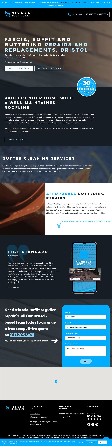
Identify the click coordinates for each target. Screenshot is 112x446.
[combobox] (85, 338)
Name (68, 312)
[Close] (109, 442)
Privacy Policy (13, 443)
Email (68, 323)
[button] (56, 5)
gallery (84, 120)
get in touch (48, 128)
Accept (102, 442)
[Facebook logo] (88, 424)
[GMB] (96, 424)
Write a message (71, 344)
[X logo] (92, 424)
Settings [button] (81, 442)
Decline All (91, 442)
